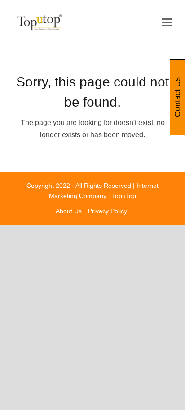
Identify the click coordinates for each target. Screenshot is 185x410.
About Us (69, 211)
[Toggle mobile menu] (167, 22)
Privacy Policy (107, 211)
